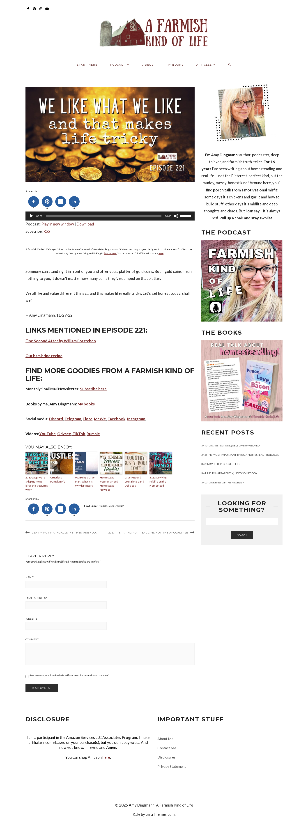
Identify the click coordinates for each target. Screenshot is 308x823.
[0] (33, 201)
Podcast (119, 505)
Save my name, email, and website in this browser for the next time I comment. (69, 675)
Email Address (36, 598)
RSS (46, 231)
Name (29, 577)
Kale (136, 814)
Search (242, 535)
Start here (87, 64)
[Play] (31, 216)
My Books (175, 64)
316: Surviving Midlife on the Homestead (157, 481)
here (161, 253)
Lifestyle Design (107, 505)
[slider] (186, 215)
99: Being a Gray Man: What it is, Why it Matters (84, 481)
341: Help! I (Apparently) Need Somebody (229, 473)
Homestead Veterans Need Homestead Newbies (109, 483)
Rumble (93, 433)
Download (85, 224)
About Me (165, 738)
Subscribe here (93, 388)
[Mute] (176, 216)
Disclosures (166, 757)
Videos (148, 64)
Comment (32, 639)
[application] (110, 216)
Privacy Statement (171, 766)
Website (31, 618)
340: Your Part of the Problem (222, 482)
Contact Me (166, 748)
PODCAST (118, 64)
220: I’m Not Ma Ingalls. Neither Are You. (64, 532)
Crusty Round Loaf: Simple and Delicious (134, 481)
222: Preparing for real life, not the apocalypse (148, 532)
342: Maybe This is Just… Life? (220, 464)
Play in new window (57, 224)
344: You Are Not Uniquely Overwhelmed (230, 445)
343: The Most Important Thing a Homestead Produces (240, 454)
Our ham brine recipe (43, 355)
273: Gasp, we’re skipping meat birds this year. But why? (36, 483)
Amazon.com (110, 253)
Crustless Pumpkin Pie (57, 479)
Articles (204, 64)
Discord (56, 418)
